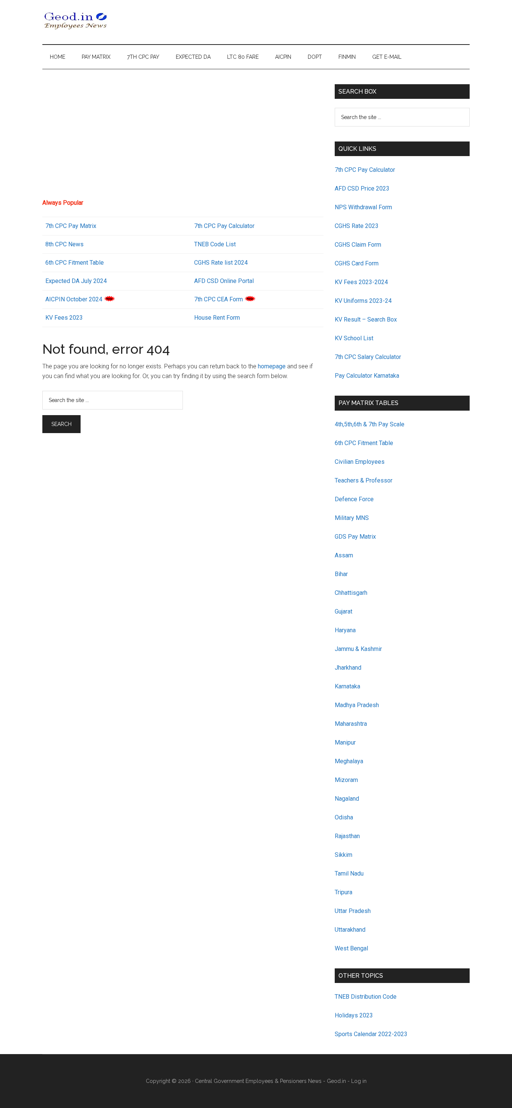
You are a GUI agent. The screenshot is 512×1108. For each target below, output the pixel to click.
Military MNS (352, 517)
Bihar (341, 574)
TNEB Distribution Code (366, 996)
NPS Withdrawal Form (363, 207)
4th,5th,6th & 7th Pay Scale (369, 424)
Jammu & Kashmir (358, 648)
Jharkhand (348, 667)
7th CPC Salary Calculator (368, 356)
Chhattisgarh (351, 592)
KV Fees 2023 (64, 317)
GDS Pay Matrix (355, 536)
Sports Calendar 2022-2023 (371, 1034)
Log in (359, 1081)
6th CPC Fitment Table (364, 443)
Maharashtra (351, 723)
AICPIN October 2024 (73, 299)
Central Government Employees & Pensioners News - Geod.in (270, 1081)
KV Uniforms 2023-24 (363, 300)
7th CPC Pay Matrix (70, 225)
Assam (344, 555)
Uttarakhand (350, 929)
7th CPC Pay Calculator (224, 225)
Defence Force (354, 499)
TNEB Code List (215, 244)
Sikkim (343, 854)
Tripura (343, 892)
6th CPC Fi (59, 262)
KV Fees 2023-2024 (361, 282)
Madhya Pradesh (357, 705)
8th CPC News (64, 244)
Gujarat (343, 611)
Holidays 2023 (354, 1015)
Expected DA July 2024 (76, 280)
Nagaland (347, 798)
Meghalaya (349, 761)
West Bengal (351, 948)
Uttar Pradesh (353, 910)
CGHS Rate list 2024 (221, 262)
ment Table (89, 262)
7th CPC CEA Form (218, 299)
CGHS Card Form (357, 263)
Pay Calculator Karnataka (367, 375)
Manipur (345, 742)
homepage (272, 366)
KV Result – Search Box (366, 319)
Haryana (345, 630)
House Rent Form (217, 317)
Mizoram (346, 779)
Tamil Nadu (349, 873)
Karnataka (347, 686)
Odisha (344, 817)
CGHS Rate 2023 (357, 225)
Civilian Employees (360, 461)
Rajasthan (347, 836)
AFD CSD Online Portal (224, 280)
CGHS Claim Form (358, 244)
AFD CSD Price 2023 (362, 188)
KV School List (354, 338)
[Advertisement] (182, 136)
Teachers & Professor (363, 480)
